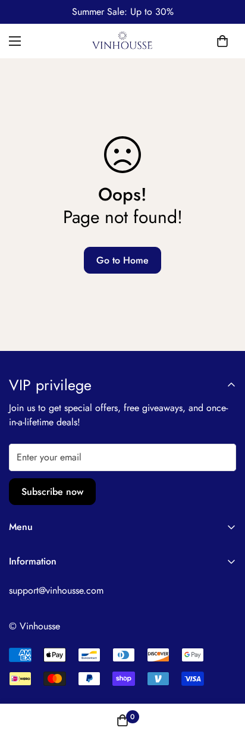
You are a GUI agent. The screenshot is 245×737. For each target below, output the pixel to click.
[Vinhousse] (123, 41)
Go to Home (122, 260)
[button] (222, 41)
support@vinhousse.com (56, 590)
